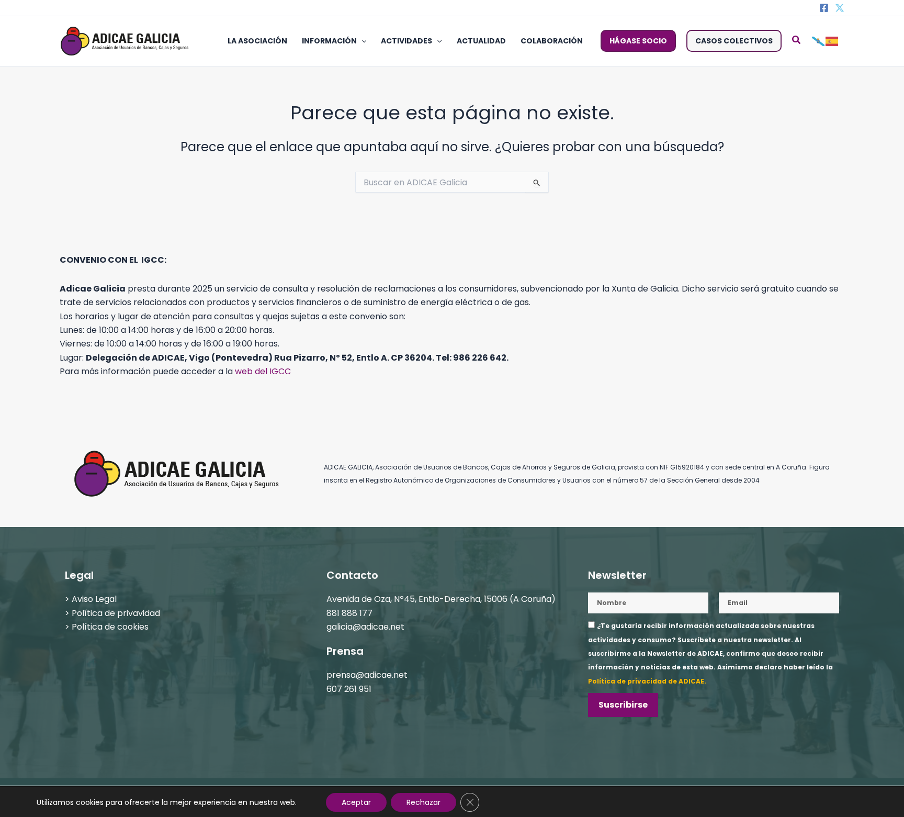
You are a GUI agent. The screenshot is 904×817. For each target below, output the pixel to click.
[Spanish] (832, 41)
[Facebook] (824, 8)
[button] (361, 40)
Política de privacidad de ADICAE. (647, 681)
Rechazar (423, 802)
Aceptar (356, 802)
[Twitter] (839, 8)
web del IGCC (263, 371)
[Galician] (819, 41)
